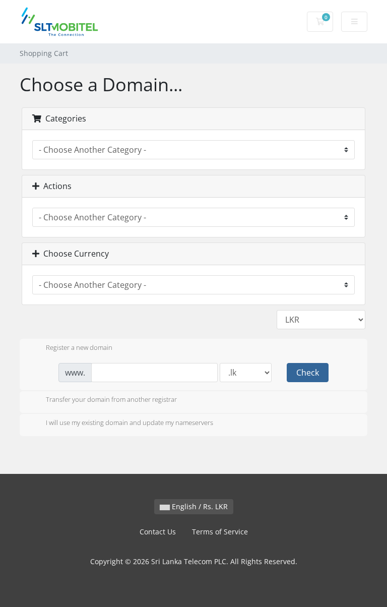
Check (307, 372)
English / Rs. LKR (199, 506)
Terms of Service (220, 531)
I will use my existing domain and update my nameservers (129, 422)
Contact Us (158, 531)
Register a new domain (79, 347)
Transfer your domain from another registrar (111, 399)
